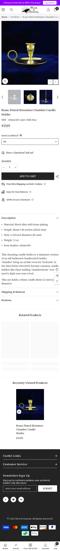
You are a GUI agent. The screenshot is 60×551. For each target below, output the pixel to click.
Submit (47, 488)
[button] (50, 81)
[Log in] (48, 9)
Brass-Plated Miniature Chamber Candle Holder (29, 429)
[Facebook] (5, 499)
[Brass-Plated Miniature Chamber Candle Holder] (30, 404)
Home (4, 17)
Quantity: (6, 161)
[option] (30, 53)
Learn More (50, 3)
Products (15, 17)
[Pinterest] (21, 499)
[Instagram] (13, 499)
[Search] (11, 9)
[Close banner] (57, 3)
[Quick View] (19, 412)
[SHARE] (56, 176)
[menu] (3, 9)
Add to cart (28, 176)
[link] (15, 364)
